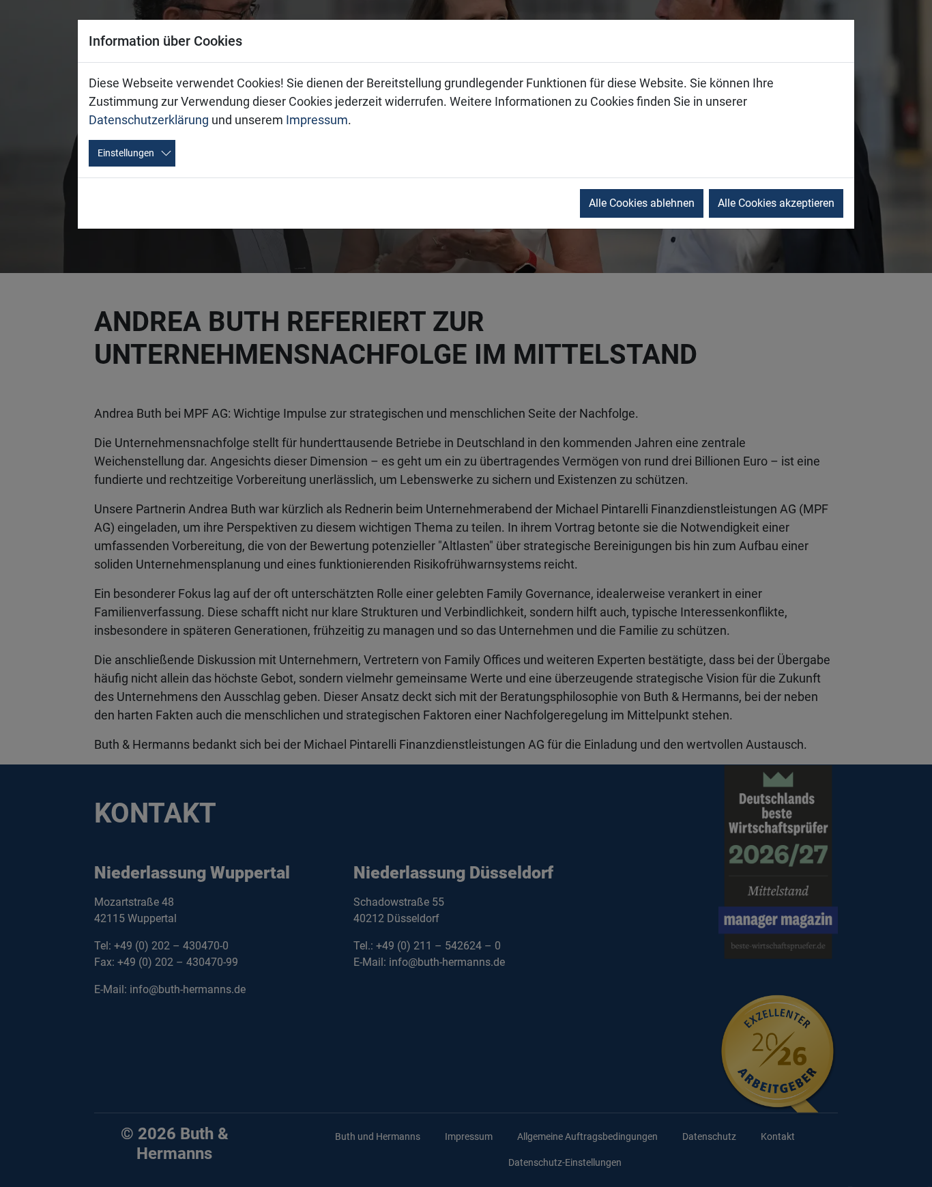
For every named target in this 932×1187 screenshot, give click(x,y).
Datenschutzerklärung (149, 120)
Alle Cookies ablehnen (642, 203)
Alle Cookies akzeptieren (776, 203)
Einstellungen (126, 152)
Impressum (317, 120)
